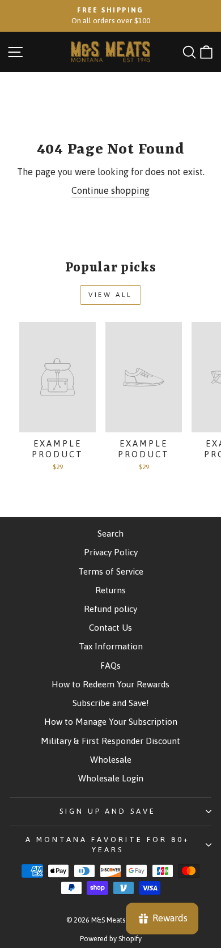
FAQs (110, 665)
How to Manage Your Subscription (110, 721)
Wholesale (110, 759)
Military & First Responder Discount (110, 741)
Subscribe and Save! (111, 703)
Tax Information (111, 646)
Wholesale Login (110, 778)
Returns (110, 590)
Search (110, 533)
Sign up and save (108, 811)
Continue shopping (110, 190)
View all (110, 295)
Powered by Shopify (111, 938)
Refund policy (110, 609)
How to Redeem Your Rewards (110, 684)
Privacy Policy (111, 552)
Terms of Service (110, 571)
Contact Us (110, 627)
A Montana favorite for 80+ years (107, 845)
